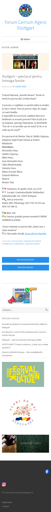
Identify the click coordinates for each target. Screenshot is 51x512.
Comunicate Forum (32, 241)
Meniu (27, 39)
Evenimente (19, 244)
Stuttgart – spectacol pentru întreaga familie (22, 340)
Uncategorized (33, 244)
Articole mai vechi (25, 260)
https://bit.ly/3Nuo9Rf (35, 233)
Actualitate (17, 241)
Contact (5, 506)
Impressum (7, 502)
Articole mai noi (25, 268)
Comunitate (7, 244)
